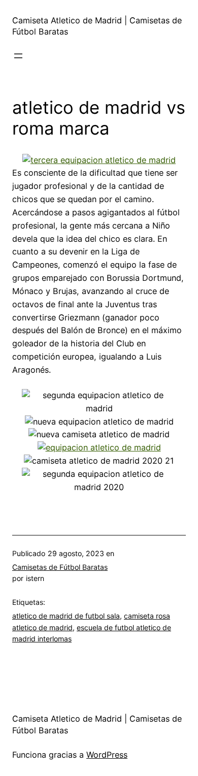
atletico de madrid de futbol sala (66, 615)
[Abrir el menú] (18, 56)
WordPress (106, 755)
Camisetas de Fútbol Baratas (60, 567)
